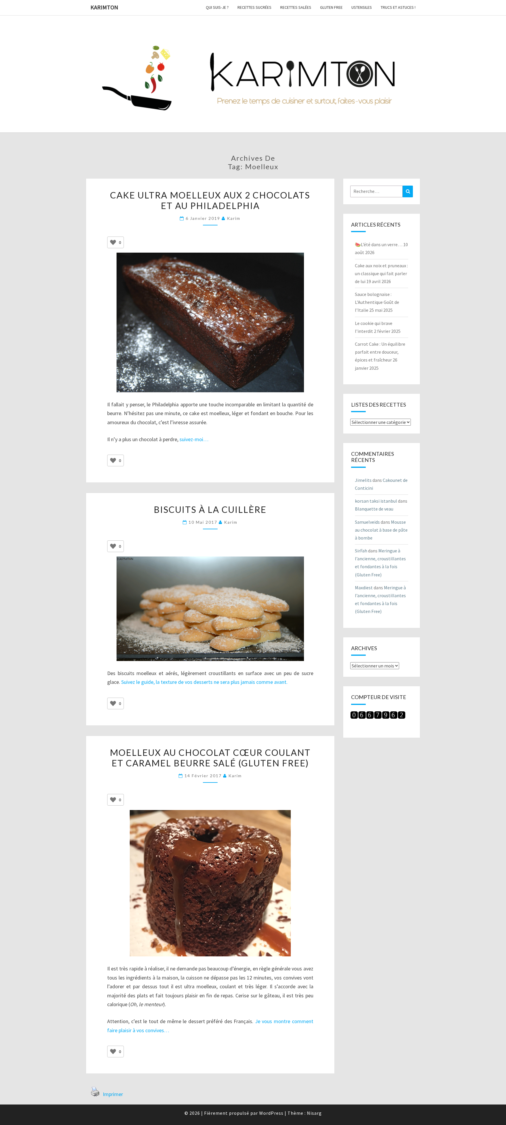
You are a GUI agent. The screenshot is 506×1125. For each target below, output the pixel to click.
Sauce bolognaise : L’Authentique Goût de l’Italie (377, 302)
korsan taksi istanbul (376, 501)
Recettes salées (295, 7)
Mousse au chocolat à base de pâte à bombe (381, 530)
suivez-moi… (194, 439)
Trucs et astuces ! (398, 7)
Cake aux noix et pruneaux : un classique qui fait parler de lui (381, 273)
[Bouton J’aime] (113, 242)
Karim (233, 218)
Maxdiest (364, 587)
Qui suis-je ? (217, 7)
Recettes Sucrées (254, 7)
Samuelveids (367, 522)
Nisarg (314, 1113)
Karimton (104, 7)
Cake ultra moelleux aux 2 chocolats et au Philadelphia (210, 200)
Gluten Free (331, 7)
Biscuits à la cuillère (210, 509)
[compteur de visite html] (378, 717)
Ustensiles (361, 7)
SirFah (361, 551)
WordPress (271, 1113)
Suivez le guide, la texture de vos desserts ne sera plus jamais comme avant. (204, 682)
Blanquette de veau (374, 509)
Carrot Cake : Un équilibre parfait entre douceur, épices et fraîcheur (380, 352)
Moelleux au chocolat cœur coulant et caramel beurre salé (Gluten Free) (210, 757)
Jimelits (363, 480)
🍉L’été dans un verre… (378, 244)
